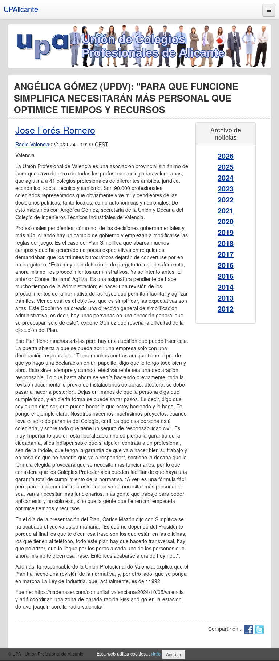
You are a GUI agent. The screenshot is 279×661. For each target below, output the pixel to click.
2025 (226, 166)
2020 (226, 221)
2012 (226, 308)
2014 (226, 286)
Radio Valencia (32, 144)
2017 (226, 254)
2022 (226, 199)
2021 (226, 210)
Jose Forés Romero (55, 129)
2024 (226, 177)
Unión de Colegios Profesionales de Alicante (153, 46)
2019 (226, 232)
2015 (226, 275)
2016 (226, 265)
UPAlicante (21, 9)
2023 (226, 188)
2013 (226, 297)
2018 (226, 243)
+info (155, 653)
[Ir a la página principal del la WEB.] (45, 45)
